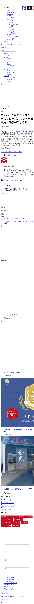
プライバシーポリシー (10, 588)
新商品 (9, 70)
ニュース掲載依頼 (9, 579)
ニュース (6, 55)
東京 (18, 180)
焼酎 (8, 64)
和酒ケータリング (9, 584)
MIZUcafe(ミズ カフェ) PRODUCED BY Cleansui (16, 131)
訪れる (6, 57)
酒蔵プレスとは (8, 53)
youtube (11, 516)
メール (3, 210)
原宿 (6, 180)
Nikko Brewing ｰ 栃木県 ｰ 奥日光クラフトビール (15, 315)
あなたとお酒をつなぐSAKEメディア (12, 596)
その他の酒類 (11, 65)
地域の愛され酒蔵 (7, 522)
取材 (3, 519)
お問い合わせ (8, 589)
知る (5, 60)
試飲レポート (11, 72)
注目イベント (6, 525)
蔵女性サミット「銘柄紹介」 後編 (14, 218)
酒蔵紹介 (10, 58)
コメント (4, 193)
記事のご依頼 (8, 81)
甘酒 (8, 67)
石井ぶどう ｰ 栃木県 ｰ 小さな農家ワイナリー (14, 372)
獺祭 (21, 180)
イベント (19, 516)
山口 (10, 180)
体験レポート (11, 79)
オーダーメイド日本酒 (10, 583)
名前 (3, 207)
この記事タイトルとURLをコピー (12, 152)
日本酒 (9, 62)
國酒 (10, 519)
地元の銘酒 (18, 519)
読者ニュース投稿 (9, 577)
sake (4, 179)
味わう (6, 69)
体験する (6, 76)
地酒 (17, 522)
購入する (10, 74)
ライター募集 (8, 581)
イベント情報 (11, 77)
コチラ (11, 148)
